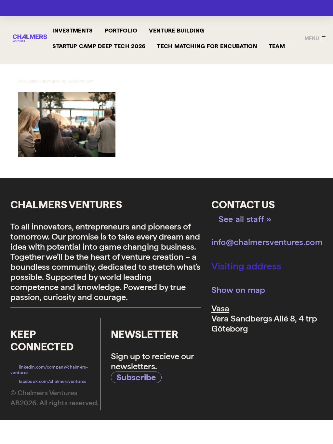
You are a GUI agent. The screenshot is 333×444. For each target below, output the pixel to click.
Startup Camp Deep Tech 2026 (98, 46)
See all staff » (245, 219)
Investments (72, 30)
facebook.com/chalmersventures (53, 381)
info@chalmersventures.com (267, 242)
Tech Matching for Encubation (207, 46)
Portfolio (121, 30)
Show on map (238, 290)
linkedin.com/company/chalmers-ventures (49, 370)
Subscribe (136, 377)
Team (277, 46)
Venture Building (176, 30)
